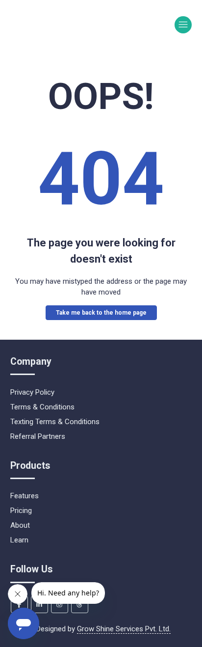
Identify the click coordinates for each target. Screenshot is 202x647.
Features (24, 495)
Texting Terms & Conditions (55, 421)
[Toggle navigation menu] (183, 24)
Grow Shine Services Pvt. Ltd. (124, 628)
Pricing (21, 510)
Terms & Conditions (42, 407)
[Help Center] (43, 24)
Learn (19, 540)
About (20, 525)
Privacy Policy (32, 392)
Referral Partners (37, 436)
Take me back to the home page (101, 312)
